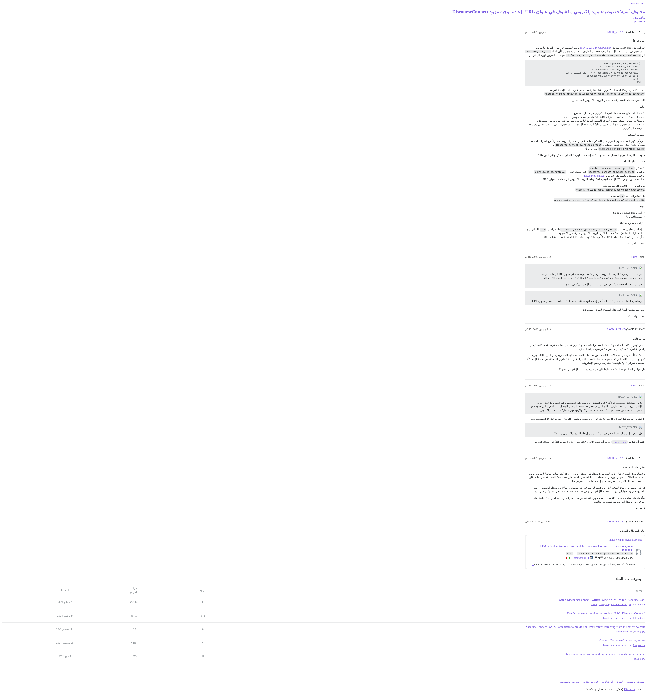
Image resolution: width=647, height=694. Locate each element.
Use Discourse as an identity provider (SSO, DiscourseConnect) (606, 613)
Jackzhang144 (582, 557)
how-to (594, 604)
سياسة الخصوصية (569, 681)
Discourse (629, 689)
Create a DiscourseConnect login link (622, 640)
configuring (604, 604)
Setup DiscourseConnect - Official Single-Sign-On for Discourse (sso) (602, 599)
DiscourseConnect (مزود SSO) (595, 47)
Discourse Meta (637, 3)
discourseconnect (619, 604)
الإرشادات (607, 681)
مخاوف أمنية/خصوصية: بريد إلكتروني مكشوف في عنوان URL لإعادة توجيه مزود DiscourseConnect (548, 11)
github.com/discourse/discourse (625, 539)
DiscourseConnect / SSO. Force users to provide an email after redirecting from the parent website (585, 627)
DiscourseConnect (594, 175)
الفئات (619, 681)
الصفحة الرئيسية (636, 681)
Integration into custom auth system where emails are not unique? (605, 654)
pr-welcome (639, 21)
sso (630, 604)
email (636, 631)
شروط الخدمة (590, 681)
